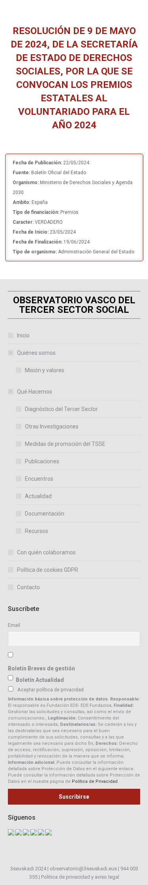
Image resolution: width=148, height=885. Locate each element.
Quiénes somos (36, 353)
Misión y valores (44, 370)
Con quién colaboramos (46, 552)
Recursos (36, 531)
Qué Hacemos (34, 391)
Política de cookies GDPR (47, 570)
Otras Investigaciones (52, 426)
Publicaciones (42, 461)
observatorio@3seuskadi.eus (83, 869)
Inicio (23, 335)
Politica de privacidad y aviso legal (80, 877)
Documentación (44, 513)
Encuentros (39, 479)
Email (14, 625)
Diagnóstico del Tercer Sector (61, 409)
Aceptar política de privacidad (50, 690)
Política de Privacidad (95, 781)
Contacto (28, 587)
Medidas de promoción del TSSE (65, 444)
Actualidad (38, 496)
